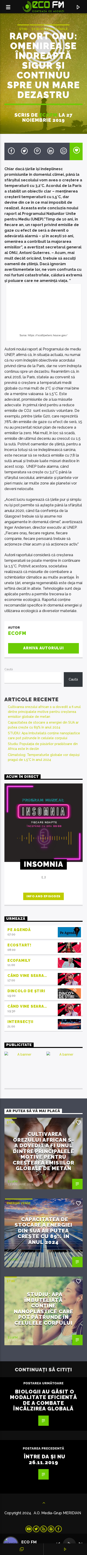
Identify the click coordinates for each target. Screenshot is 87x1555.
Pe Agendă (19, 930)
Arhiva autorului (43, 648)
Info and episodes (43, 896)
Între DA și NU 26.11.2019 (45, 1459)
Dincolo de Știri (26, 991)
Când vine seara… (27, 975)
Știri (23, 29)
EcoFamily (19, 960)
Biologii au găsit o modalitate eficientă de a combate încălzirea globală (43, 1400)
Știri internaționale (50, 29)
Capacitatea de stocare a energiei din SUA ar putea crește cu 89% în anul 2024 (43, 1230)
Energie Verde (19, 1203)
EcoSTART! (19, 945)
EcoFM (48, 115)
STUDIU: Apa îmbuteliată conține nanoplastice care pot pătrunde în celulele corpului (43, 1308)
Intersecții (20, 1022)
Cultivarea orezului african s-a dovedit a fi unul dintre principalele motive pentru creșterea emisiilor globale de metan (44, 711)
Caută (8, 669)
